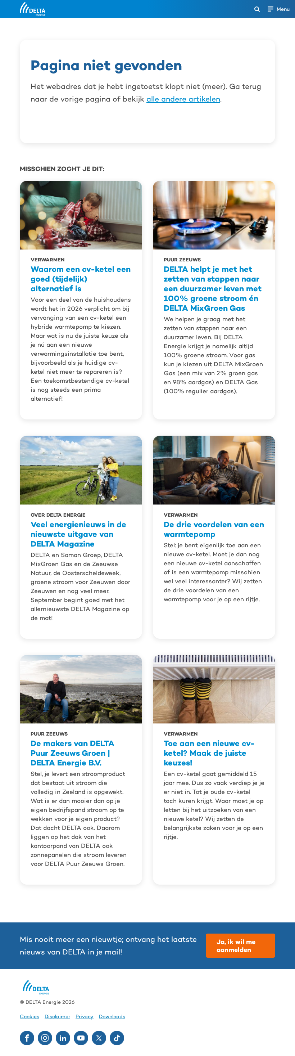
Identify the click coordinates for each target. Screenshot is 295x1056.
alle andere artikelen (183, 99)
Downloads (112, 1017)
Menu (283, 9)
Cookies (29, 1017)
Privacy (85, 1017)
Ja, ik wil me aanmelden (236, 946)
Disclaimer (57, 1017)
